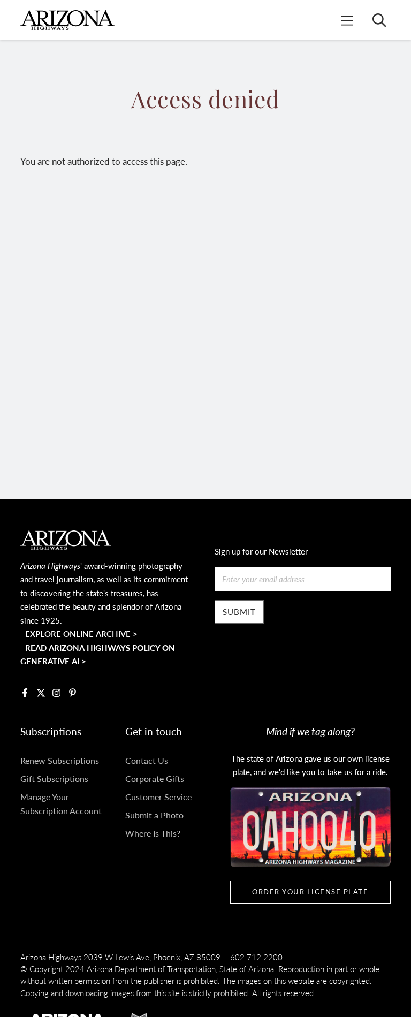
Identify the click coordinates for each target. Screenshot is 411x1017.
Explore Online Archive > (81, 633)
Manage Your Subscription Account (61, 804)
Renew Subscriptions (59, 760)
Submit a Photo (154, 815)
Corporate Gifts (154, 778)
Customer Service (158, 797)
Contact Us (146, 760)
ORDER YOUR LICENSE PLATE (310, 892)
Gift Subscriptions (54, 778)
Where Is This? (152, 833)
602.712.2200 (256, 956)
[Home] (67, 20)
